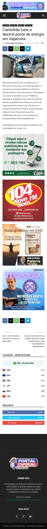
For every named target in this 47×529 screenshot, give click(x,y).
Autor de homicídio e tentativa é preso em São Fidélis (11, 338)
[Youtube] (30, 516)
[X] (10, 48)
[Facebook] (5, 48)
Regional (12, 21)
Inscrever (39, 423)
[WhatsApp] (16, 48)
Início (4, 21)
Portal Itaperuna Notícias (14, 43)
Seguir (40, 417)
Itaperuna (20, 21)
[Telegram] (28, 48)
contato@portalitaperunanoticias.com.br (24, 500)
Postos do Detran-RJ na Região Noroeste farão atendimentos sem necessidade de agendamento (34, 341)
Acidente (6, 25)
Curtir (40, 412)
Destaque (13, 25)
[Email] (22, 48)
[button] (4, 15)
